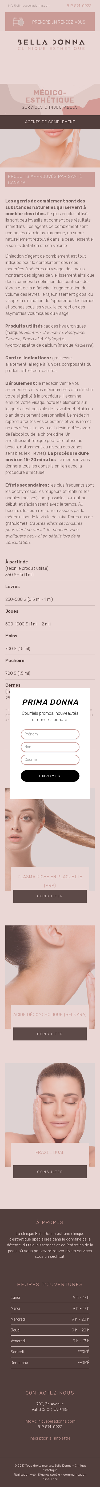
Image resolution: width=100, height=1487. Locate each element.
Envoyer (50, 776)
